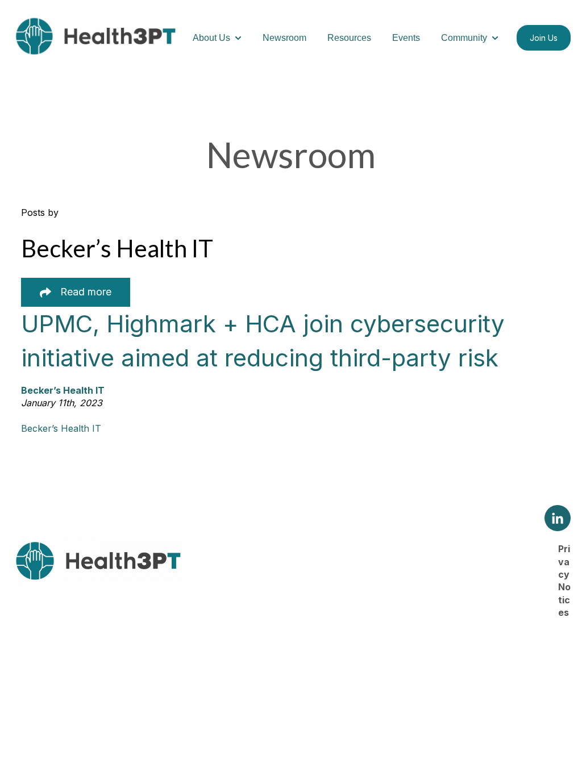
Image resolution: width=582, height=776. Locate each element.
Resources (349, 38)
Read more (85, 292)
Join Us (544, 38)
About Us (211, 38)
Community (464, 38)
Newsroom (284, 38)
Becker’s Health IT (61, 428)
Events (406, 38)
